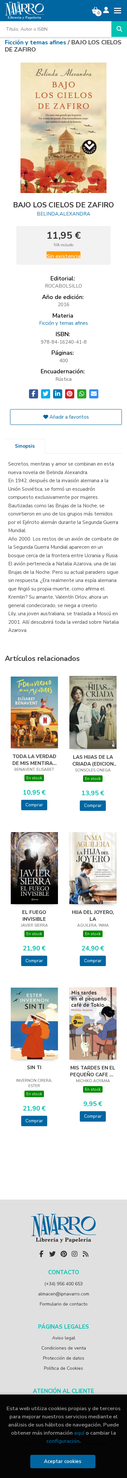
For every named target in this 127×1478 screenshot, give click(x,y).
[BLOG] (86, 1254)
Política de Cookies (63, 1368)
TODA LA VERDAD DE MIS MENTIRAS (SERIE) (34, 759)
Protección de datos (63, 1358)
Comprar (34, 805)
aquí (79, 1433)
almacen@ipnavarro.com (63, 1294)
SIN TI (34, 1067)
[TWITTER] (52, 1254)
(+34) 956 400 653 (63, 1284)
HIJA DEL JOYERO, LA (93, 915)
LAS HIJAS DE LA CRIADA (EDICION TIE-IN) (93, 760)
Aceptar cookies (62, 1461)
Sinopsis (25, 446)
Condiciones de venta (63, 1348)
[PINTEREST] (63, 1254)
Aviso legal (63, 1338)
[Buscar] (119, 29)
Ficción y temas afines (36, 42)
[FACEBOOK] (41, 1254)
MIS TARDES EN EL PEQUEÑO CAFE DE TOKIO (93, 1071)
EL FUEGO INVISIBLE (34, 915)
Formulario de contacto (64, 1304)
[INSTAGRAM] (74, 1254)
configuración (62, 1441)
